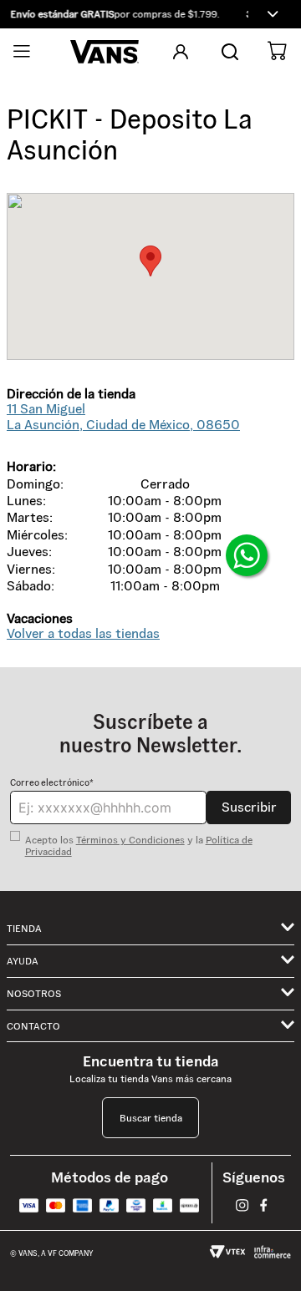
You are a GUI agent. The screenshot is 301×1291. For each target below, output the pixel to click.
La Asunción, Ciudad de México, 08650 (123, 416)
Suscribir (249, 807)
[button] (150, 14)
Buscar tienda (151, 1117)
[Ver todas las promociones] (273, 14)
